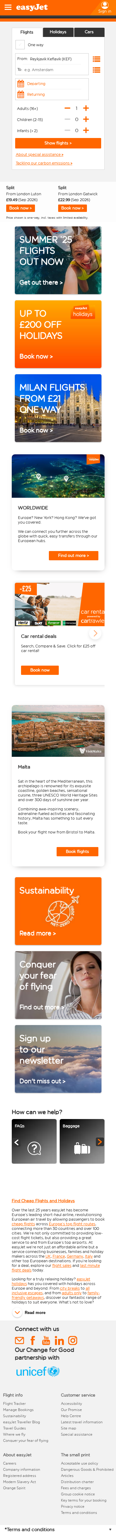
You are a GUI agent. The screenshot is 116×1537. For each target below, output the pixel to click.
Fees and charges (76, 1488)
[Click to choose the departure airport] (96, 59)
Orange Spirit (14, 1488)
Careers (9, 1463)
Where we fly (14, 1434)
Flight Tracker (14, 1403)
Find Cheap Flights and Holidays (43, 1200)
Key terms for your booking (83, 1500)
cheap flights (23, 1224)
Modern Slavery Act (19, 1482)
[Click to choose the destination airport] (96, 70)
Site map (68, 1428)
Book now (39, 670)
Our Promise (71, 1410)
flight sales (61, 1265)
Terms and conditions (79, 1513)
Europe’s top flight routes (72, 1224)
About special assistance (39, 154)
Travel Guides (14, 1428)
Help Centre (71, 1416)
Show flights (57, 143)
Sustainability (14, 1416)
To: (19, 69)
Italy (89, 1256)
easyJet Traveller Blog (21, 1422)
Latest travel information (82, 1422)
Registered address (19, 1476)
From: (22, 58)
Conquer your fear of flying (25, 1440)
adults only (72, 1293)
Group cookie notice (78, 1494)
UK (48, 1256)
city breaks (70, 1288)
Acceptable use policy (79, 1463)
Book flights (77, 851)
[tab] (27, 32)
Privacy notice (72, 1506)
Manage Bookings (18, 1410)
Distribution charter (77, 1482)
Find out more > (73, 555)
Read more (35, 1312)
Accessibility (71, 1403)
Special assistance (76, 1434)
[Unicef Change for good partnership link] (38, 1377)
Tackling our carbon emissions (43, 163)
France (59, 1256)
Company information (21, 1469)
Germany (75, 1256)
